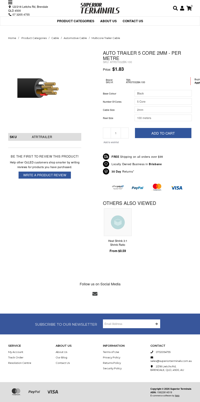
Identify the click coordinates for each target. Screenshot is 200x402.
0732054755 (163, 352)
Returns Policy (112, 362)
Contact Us (133, 21)
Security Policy (112, 368)
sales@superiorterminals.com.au (171, 360)
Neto (177, 395)
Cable (55, 38)
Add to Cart (163, 133)
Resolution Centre (19, 362)
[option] (118, 232)
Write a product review (44, 175)
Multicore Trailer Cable (106, 38)
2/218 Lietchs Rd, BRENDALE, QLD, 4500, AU (167, 368)
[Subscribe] (155, 323)
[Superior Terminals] (100, 7)
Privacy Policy (111, 357)
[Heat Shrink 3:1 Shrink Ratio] (118, 222)
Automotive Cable (75, 38)
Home (12, 38)
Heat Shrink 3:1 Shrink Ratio (117, 243)
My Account (15, 352)
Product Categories (75, 21)
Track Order (15, 357)
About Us (108, 21)
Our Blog (61, 357)
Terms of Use (111, 352)
